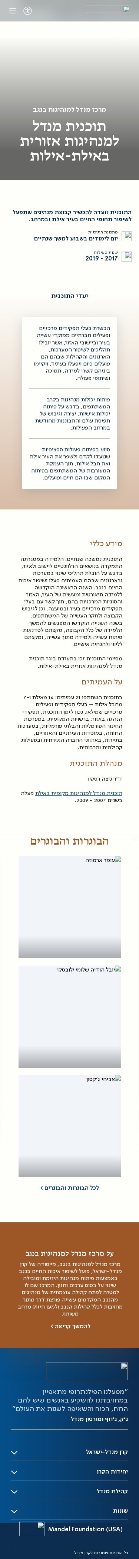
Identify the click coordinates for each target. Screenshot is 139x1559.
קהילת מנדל (112, 1492)
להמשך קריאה (70, 1327)
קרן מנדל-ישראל (107, 1452)
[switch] (27, 10)
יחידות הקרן (112, 1472)
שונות (120, 1511)
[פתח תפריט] (12, 10)
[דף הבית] (107, 11)
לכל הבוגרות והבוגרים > (69, 1188)
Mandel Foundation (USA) (85, 1530)
